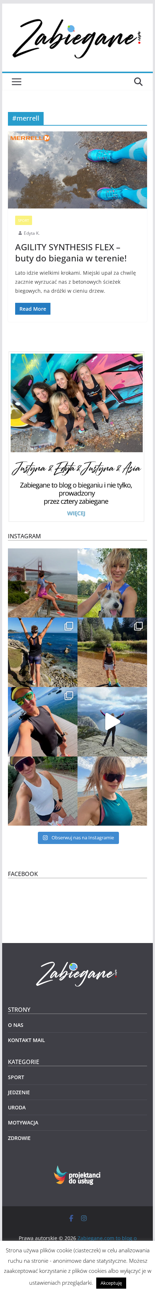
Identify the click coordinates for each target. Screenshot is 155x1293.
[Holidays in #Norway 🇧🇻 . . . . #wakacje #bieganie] (112, 722)
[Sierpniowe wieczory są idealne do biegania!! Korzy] (43, 791)
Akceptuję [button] (111, 1283)
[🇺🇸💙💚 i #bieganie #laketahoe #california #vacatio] (43, 722)
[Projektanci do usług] (77, 1169)
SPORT (23, 220)
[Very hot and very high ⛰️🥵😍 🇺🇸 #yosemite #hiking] (112, 652)
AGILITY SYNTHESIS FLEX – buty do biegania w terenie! (71, 252)
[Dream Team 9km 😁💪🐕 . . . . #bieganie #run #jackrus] (112, 583)
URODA (17, 1107)
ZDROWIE (19, 1138)
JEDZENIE (19, 1092)
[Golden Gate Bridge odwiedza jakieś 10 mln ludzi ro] (43, 583)
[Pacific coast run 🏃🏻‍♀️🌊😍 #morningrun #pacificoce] (43, 652)
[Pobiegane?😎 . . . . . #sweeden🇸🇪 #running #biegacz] (112, 791)
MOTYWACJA (23, 1122)
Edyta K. (32, 233)
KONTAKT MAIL (26, 1040)
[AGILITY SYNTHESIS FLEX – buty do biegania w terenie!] (77, 169)
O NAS (15, 1025)
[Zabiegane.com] (77, 961)
